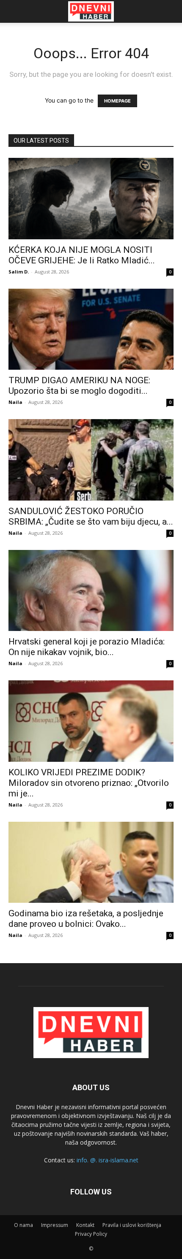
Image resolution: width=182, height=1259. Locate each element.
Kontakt (85, 1225)
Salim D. (18, 271)
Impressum (54, 1225)
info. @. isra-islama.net (107, 1160)
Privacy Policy (91, 1233)
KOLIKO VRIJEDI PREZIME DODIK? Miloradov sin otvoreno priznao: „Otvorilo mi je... (88, 783)
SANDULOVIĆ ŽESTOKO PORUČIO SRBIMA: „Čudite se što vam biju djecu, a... (90, 516)
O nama (23, 1225)
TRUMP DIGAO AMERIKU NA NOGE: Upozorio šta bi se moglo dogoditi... (79, 385)
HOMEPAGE (117, 101)
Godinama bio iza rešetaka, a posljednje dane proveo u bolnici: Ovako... (85, 918)
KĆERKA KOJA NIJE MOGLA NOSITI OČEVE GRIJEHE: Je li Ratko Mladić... (81, 255)
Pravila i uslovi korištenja (131, 1225)
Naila (15, 402)
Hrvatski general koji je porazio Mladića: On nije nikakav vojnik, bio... (86, 646)
